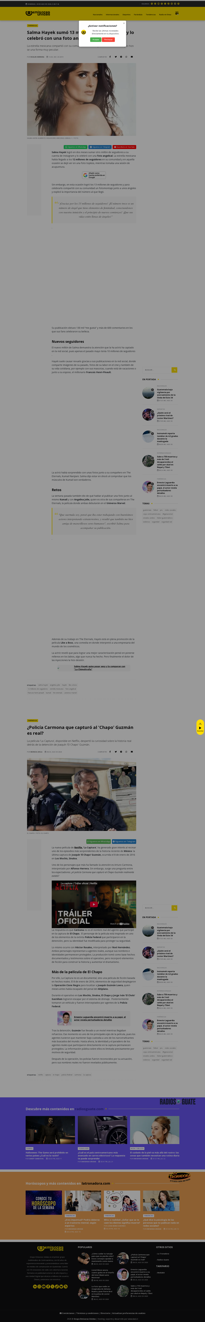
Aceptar (96, 40)
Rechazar (108, 40)
